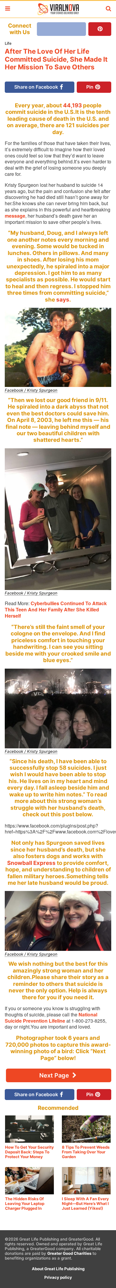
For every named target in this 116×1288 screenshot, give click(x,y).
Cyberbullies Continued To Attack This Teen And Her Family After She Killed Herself (56, 609)
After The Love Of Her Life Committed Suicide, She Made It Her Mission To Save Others (56, 59)
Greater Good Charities (69, 1253)
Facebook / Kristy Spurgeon (31, 390)
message (15, 215)
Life (8, 43)
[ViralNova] (58, 9)
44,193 (72, 105)
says (62, 299)
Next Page (54, 1075)
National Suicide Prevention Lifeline (51, 1017)
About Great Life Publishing (58, 1268)
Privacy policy (58, 1277)
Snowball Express (31, 863)
